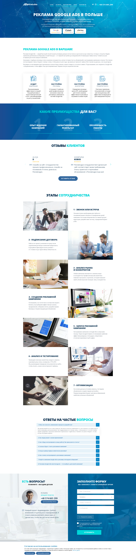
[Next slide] (111, 164)
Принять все (30, 553)
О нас (52, 4)
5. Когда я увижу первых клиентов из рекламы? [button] (52, 451)
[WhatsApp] (96, 4)
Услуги (58, 4)
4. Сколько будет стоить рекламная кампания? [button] (52, 446)
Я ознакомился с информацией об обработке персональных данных (89, 524)
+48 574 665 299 (106, 4)
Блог (75, 4)
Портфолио (67, 4)
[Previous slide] (25, 164)
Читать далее (76, 550)
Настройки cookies (43, 553)
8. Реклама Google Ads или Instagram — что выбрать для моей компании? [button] (60, 464)
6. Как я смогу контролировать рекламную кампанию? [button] (54, 455)
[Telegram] (93, 4)
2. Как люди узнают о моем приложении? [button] (50, 438)
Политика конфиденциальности (90, 527)
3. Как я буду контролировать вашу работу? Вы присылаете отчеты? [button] (58, 442)
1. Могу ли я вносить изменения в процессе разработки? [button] (55, 425)
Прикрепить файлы (85, 517)
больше (111, 523)
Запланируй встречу (49, 502)
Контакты (82, 4)
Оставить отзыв (68, 178)
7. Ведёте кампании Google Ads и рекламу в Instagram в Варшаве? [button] (58, 459)
